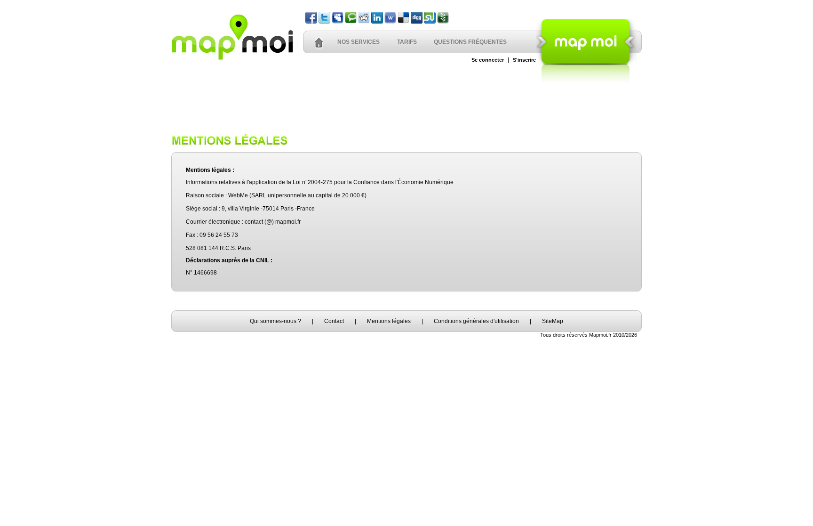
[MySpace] (337, 21)
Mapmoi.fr (600, 335)
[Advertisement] (406, 103)
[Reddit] (364, 21)
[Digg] (416, 21)
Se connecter (487, 60)
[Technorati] (351, 21)
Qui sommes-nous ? (275, 321)
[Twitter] (324, 21)
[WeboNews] (390, 21)
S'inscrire (524, 60)
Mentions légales (389, 321)
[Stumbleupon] (430, 21)
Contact (334, 321)
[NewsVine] (443, 21)
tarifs (407, 42)
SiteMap (552, 321)
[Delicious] (403, 21)
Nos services (358, 42)
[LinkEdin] (377, 21)
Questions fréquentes (470, 42)
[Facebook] (311, 21)
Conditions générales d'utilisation (476, 321)
